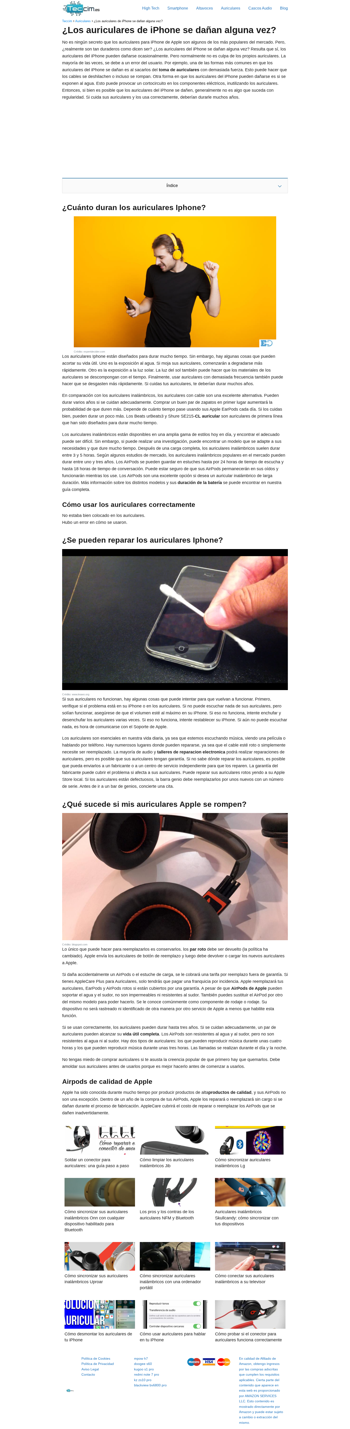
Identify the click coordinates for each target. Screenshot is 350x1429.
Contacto (88, 1374)
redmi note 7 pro (146, 1374)
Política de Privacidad (97, 1364)
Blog (284, 8)
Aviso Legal (90, 1369)
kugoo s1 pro (144, 1369)
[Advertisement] (175, 139)
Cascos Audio (260, 8)
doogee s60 (143, 1364)
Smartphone (177, 8)
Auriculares (230, 8)
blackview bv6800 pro (150, 1385)
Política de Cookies (95, 1358)
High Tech (150, 8)
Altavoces (204, 8)
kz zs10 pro (142, 1380)
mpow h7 (141, 1358)
